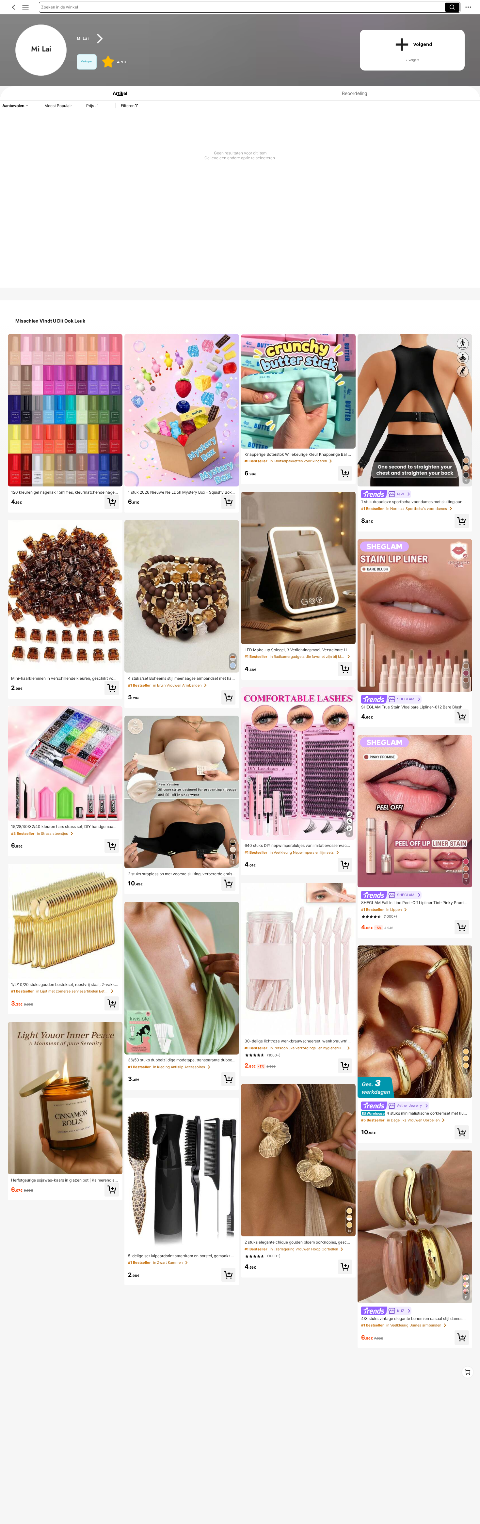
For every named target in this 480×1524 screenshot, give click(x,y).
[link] (41, 50)
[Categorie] (25, 7)
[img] (415, 1087)
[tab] (117, 93)
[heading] (210, 38)
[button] (14, 7)
